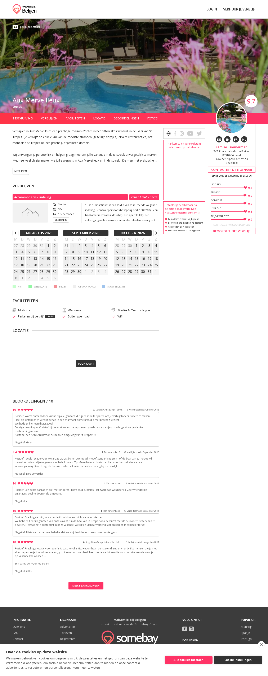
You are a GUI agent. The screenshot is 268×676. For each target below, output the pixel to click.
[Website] (168, 133)
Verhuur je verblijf (239, 9)
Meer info (20, 171)
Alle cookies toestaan (189, 660)
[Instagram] (191, 629)
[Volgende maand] (156, 233)
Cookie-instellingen (238, 660)
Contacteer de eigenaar (231, 169)
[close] (261, 644)
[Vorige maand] (15, 233)
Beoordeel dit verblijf (231, 231)
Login (212, 9)
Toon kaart (86, 363)
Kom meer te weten (86, 668)
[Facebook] (184, 629)
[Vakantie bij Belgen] (24, 9)
